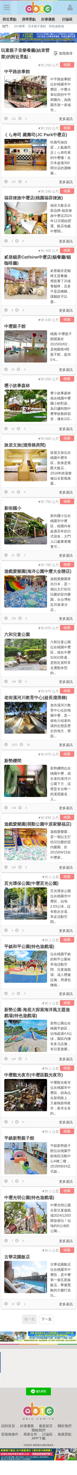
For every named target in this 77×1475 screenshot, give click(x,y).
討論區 (67, 19)
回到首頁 (8, 1426)
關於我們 (64, 1426)
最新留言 (46, 1426)
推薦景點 (64, 1434)
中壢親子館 (15, 326)
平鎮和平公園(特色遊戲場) (29, 946)
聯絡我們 (38, 1430)
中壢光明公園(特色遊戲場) (29, 1197)
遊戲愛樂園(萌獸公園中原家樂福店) (37, 824)
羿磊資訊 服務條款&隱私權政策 (38, 1445)
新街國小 (12, 508)
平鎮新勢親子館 (19, 1138)
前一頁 (29, 1319)
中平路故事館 (17, 71)
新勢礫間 (12, 760)
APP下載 (39, 1438)
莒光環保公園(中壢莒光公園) (31, 883)
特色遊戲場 (56, 26)
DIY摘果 (19, 26)
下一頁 (46, 1319)
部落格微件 (9, 1434)
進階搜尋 (66, 53)
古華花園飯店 (17, 1256)
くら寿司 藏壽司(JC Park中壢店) (35, 134)
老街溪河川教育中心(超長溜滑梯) (35, 697)
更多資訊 (65, 119)
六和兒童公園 (17, 634)
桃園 (67, 65)
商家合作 (30, 1434)
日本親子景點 (37, 26)
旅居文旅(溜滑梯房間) (25, 445)
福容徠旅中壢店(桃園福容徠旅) (33, 197)
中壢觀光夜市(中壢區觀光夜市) (33, 1075)
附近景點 (9, 19)
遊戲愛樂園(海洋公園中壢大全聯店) (37, 571)
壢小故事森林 (17, 385)
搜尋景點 (29, 19)
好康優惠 (48, 19)
